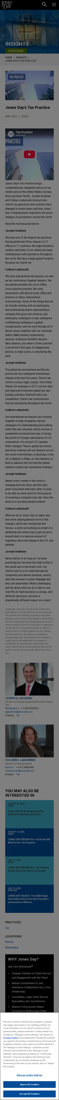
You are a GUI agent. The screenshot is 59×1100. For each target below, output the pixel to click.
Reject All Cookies (29, 1084)
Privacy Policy (10, 1038)
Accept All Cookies (29, 1094)
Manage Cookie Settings (29, 1075)
